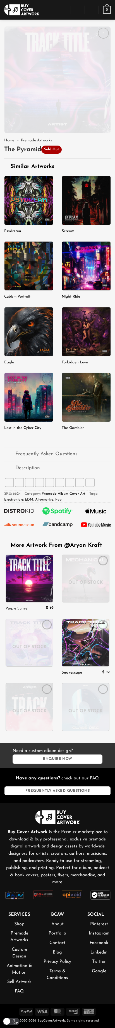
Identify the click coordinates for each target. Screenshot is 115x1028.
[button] (50, 10)
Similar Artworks (31, 166)
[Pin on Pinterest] (59, 482)
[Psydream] (28, 200)
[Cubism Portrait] (28, 266)
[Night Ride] (86, 266)
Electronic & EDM (18, 499)
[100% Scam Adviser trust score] (43, 894)
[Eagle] (28, 331)
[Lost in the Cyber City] (28, 397)
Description (27, 468)
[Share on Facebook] (19, 482)
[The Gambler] (86, 397)
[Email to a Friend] (49, 482)
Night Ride (71, 296)
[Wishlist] (92, 10)
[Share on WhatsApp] (9, 482)
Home (9, 140)
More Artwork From (56, 545)
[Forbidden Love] (86, 331)
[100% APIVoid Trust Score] (72, 894)
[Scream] (86, 200)
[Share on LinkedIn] (69, 482)
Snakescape (72, 672)
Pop (58, 499)
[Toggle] (9, 455)
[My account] (78, 10)
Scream (68, 231)
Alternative (44, 499)
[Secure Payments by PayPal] (14, 895)
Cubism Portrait (17, 296)
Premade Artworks (36, 140)
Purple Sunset (17, 608)
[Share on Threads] (39, 482)
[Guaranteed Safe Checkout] (100, 895)
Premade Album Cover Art (63, 494)
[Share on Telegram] (90, 482)
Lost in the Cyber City (22, 428)
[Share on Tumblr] (79, 482)
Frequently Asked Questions (46, 454)
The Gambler (73, 428)
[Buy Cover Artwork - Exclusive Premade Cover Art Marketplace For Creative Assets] (21, 9)
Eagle (9, 362)
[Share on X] (29, 482)
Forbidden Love (75, 362)
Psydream (12, 231)
